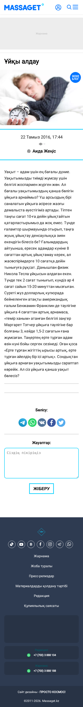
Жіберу (41, 488)
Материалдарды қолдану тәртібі (41, 586)
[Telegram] (59, 544)
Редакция (41, 596)
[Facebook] (40, 544)
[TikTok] (12, 544)
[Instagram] (50, 544)
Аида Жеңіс (44, 151)
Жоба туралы (41, 566)
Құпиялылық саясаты (41, 606)
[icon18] (41, 534)
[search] (69, 7)
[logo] (24, 7)
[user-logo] (58, 10)
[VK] (31, 544)
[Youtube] (21, 544)
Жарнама (41, 556)
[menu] (75, 7)
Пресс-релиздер (41, 576)
